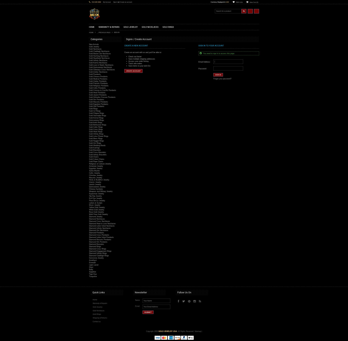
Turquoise (93, 276)
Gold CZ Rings (95, 111)
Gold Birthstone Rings (97, 125)
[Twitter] (183, 301)
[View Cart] (256, 11)
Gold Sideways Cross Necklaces (102, 70)
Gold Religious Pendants (98, 86)
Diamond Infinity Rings (98, 253)
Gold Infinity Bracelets (98, 155)
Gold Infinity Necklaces (98, 60)
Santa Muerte (94, 171)
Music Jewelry (94, 205)
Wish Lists (239, 2)
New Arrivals (94, 44)
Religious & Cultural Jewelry (100, 164)
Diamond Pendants (96, 233)
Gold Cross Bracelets (97, 152)
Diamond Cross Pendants (99, 235)
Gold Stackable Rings (97, 116)
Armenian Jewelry (96, 166)
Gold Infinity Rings (96, 134)
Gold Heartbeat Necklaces (99, 58)
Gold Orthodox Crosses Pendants (102, 97)
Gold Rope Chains (96, 161)
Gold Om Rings (95, 143)
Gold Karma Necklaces (98, 63)
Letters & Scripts (95, 203)
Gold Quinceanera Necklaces (100, 67)
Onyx (91, 267)
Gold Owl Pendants (96, 106)
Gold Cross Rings (96, 129)
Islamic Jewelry (95, 182)
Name (137, 300)
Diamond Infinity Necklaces (100, 228)
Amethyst (93, 260)
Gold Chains (94, 157)
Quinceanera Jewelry (97, 187)
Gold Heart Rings (95, 132)
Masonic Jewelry (95, 178)
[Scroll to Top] (255, 282)
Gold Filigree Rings (96, 113)
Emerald (92, 263)
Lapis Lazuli (93, 265)
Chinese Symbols (96, 189)
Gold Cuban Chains (96, 159)
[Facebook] (178, 301)
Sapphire (92, 272)
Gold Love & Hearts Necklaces (101, 65)
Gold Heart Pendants (97, 93)
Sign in (115, 2)
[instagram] (206, 301)
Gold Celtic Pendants (97, 88)
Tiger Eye (93, 274)
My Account (107, 2)
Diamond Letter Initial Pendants (101, 237)
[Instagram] (194, 301)
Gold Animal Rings (96, 118)
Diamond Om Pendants (98, 242)
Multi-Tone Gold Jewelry (98, 214)
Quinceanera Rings (96, 120)
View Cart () (254, 2)
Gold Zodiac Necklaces (98, 72)
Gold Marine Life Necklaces (100, 54)
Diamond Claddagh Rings (99, 256)
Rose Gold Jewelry (96, 212)
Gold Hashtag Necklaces (99, 56)
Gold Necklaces (95, 49)
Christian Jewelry (95, 175)
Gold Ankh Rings (95, 122)
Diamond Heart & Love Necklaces (102, 224)
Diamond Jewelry (95, 217)
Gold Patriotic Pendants (98, 83)
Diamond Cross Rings (97, 249)
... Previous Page (104, 32)
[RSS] (200, 301)
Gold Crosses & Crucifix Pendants (102, 90)
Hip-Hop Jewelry (95, 196)
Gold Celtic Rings (96, 127)
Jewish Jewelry (95, 184)
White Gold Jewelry (96, 210)
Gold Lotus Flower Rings (98, 136)
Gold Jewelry (94, 47)
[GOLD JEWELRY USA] (94, 18)
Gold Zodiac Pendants (98, 81)
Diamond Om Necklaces (98, 230)
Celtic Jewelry (94, 173)
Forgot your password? (222, 79)
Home (91, 32)
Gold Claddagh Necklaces (99, 51)
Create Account (133, 71)
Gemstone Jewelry (96, 258)
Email (137, 306)
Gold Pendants (95, 74)
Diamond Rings (95, 246)
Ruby (91, 269)
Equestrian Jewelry (96, 194)
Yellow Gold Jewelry (97, 207)
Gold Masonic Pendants (98, 102)
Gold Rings (93, 109)
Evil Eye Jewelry (95, 198)
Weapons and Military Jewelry (101, 191)
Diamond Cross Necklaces (99, 221)
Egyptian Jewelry (95, 168)
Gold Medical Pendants (98, 79)
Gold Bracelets (95, 150)
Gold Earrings (94, 148)
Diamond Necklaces (97, 219)
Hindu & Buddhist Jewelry (99, 180)
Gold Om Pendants (96, 99)
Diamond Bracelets (96, 244)
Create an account (126, 2)
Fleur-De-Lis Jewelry (97, 201)
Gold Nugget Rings (96, 141)
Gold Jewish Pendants (98, 95)
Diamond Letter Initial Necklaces (102, 226)
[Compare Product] (250, 11)
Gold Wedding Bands (97, 145)
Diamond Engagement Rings (100, 251)
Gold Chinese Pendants (98, 77)
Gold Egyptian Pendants (98, 104)
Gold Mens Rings (96, 138)
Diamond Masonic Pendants (100, 240)
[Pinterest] (189, 301)
